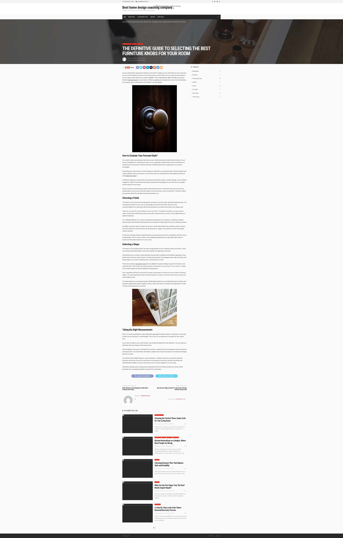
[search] (218, 17)
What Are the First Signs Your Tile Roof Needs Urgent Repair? (169, 486)
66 (186, 446)
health (206, 82)
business (206, 75)
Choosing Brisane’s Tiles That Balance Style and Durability (169, 464)
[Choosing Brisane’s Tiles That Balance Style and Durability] (137, 468)
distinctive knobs (131, 176)
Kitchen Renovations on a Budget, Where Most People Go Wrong (170, 441)
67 (186, 491)
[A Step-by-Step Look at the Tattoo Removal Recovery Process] (137, 513)
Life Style (169, 437)
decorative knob (141, 264)
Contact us (211, 535)
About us (218, 535)
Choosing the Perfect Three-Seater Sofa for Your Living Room (170, 419)
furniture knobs (133, 80)
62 (186, 513)
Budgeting (131, 17)
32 (186, 424)
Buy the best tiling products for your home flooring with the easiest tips (172, 388)
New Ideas (160, 17)
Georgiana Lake (131, 58)
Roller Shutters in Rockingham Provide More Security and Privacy (135, 388)
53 (186, 468)
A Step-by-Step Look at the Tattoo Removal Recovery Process (168, 508)
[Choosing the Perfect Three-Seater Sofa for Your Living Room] (137, 423)
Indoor (152, 17)
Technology (206, 97)
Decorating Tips (142, 17)
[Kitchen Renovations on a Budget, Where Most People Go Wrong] (137, 446)
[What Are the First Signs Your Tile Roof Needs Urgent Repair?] (137, 490)
